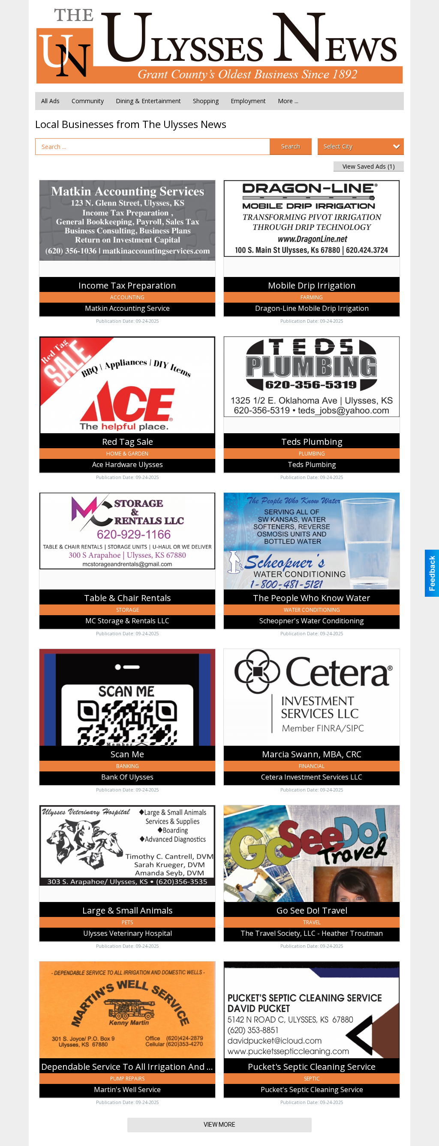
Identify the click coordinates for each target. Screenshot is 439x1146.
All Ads (50, 101)
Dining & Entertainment (148, 101)
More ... (288, 101)
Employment (248, 101)
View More (219, 1124)
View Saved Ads (369, 166)
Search (290, 146)
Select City (338, 146)
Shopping (206, 101)
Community (88, 101)
